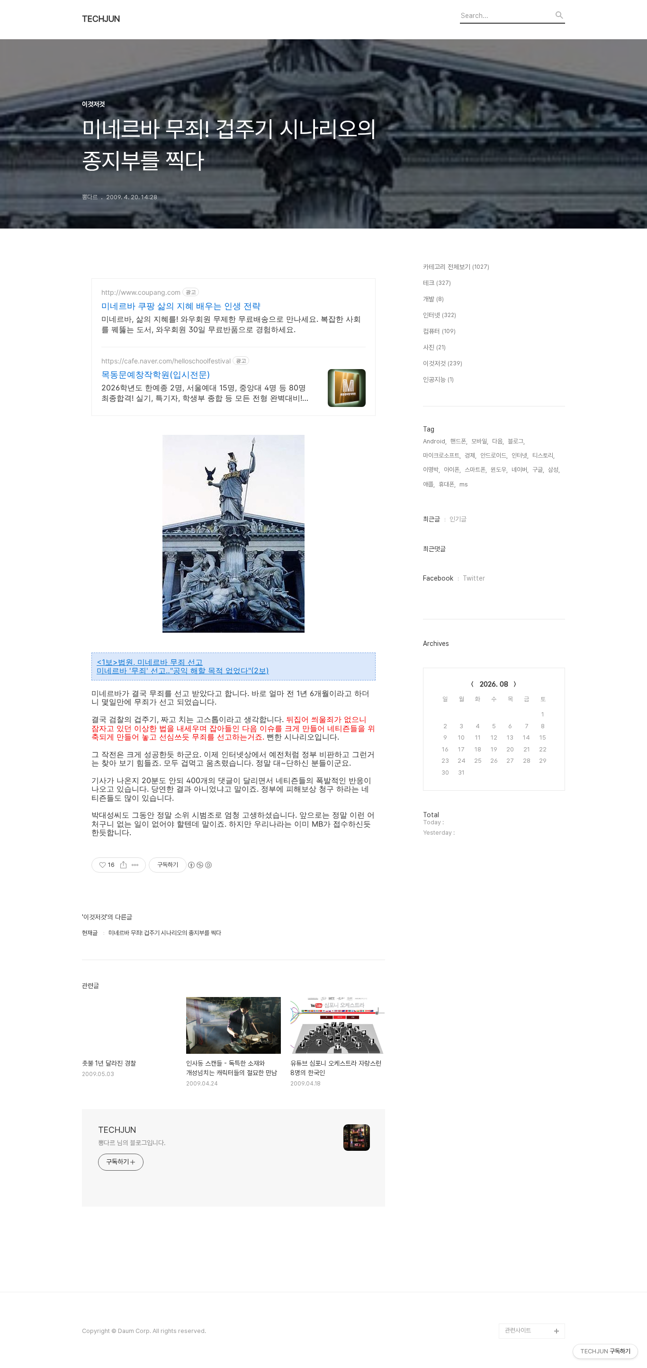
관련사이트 (518, 1330)
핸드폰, (458, 441)
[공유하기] (123, 865)
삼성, (554, 469)
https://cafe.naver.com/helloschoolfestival (166, 361)
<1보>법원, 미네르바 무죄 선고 (150, 662)
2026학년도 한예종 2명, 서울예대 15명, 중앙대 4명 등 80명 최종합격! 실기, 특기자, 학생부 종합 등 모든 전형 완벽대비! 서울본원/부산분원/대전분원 (203, 393)
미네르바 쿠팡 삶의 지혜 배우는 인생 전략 (181, 306)
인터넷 (439, 315)
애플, (429, 484)
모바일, (479, 441)
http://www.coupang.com (140, 292)
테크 (437, 283)
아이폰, (452, 469)
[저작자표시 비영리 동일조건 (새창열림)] (199, 865)
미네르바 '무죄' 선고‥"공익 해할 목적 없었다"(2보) (183, 670)
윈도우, (499, 469)
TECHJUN (101, 19)
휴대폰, (447, 484)
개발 (433, 299)
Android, (435, 441)
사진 (434, 347)
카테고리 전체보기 (456, 267)
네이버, (520, 469)
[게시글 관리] (135, 865)
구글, (538, 469)
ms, (464, 484)
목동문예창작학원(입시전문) (155, 375)
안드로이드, (494, 455)
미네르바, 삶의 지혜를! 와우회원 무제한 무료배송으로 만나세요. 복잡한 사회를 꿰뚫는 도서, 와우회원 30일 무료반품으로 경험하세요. (231, 324)
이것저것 (442, 363)
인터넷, (520, 455)
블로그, (516, 441)
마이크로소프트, (442, 455)
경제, (470, 455)
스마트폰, (476, 469)
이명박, (431, 469)
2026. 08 (494, 684)
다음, (498, 441)
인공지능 (438, 379)
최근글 (431, 519)
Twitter (474, 578)
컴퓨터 (439, 331)
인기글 (458, 519)
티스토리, (543, 455)
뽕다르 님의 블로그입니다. (132, 1143)
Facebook (438, 578)
